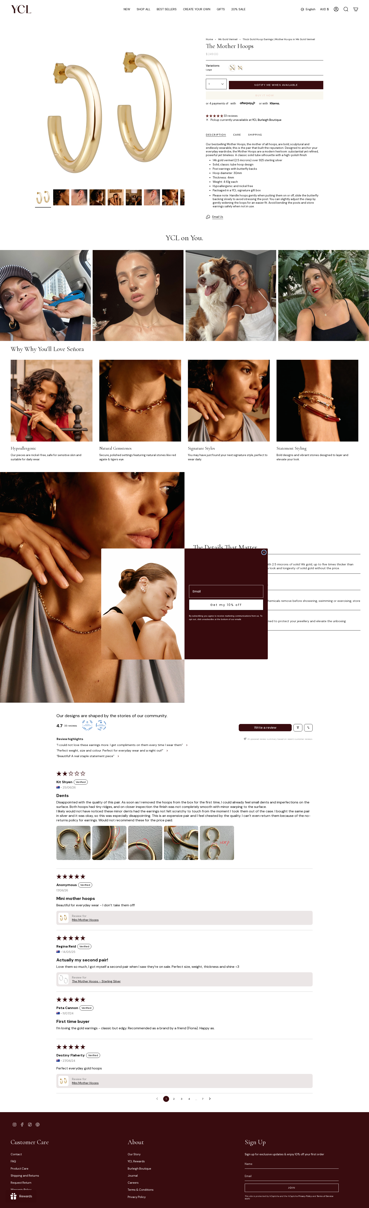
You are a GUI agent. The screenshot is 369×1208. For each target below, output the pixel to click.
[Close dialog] (264, 552)
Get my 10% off (226, 605)
